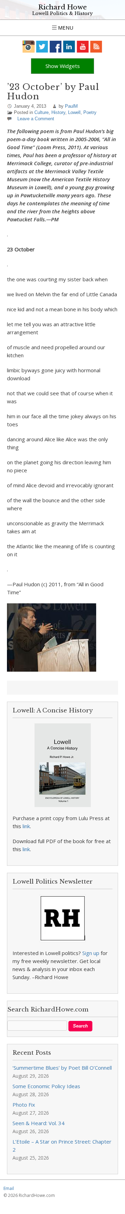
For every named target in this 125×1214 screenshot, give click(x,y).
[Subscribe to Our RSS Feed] (96, 46)
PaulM (71, 106)
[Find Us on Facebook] (56, 46)
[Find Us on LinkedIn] (69, 46)
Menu (65, 27)
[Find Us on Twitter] (42, 46)
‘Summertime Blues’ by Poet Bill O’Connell (62, 1067)
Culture (41, 112)
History (58, 112)
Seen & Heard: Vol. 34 (38, 1123)
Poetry (90, 112)
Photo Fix (23, 1104)
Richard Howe (62, 7)
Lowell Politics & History (62, 13)
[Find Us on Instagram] (29, 46)
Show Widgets (62, 65)
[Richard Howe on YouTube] (83, 46)
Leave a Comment (35, 118)
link (26, 826)
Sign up (90, 952)
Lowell (74, 112)
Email (8, 1188)
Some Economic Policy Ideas (46, 1086)
